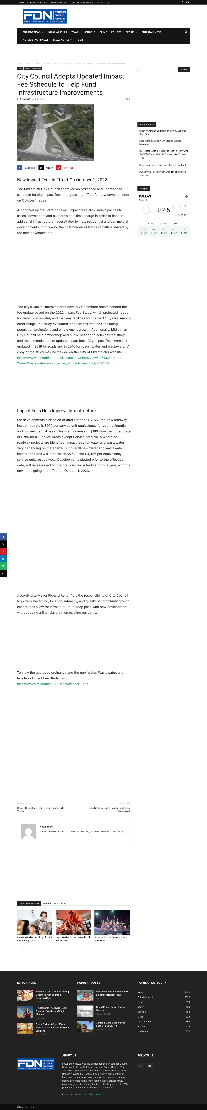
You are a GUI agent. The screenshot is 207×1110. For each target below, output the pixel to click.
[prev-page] (19, 947)
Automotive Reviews (36, 39)
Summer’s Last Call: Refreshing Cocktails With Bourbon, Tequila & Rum (52, 994)
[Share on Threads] (3, 573)
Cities (36, 63)
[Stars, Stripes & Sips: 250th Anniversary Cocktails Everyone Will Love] (25, 1028)
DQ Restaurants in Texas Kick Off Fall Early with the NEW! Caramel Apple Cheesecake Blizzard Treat (164, 154)
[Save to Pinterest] (3, 551)
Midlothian (36, 68)
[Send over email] (3, 566)
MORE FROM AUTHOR (54, 903)
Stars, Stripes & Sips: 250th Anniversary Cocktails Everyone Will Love (52, 1027)
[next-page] (24, 947)
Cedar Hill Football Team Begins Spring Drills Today (40, 810)
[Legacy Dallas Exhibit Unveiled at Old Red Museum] (73, 922)
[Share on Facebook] (3, 536)
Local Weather (57, 32)
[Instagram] (187, 2)
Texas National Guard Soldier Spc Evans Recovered (108, 810)
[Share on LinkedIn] (3, 558)
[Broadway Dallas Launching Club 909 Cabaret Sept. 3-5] (34, 922)
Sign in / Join (22, 2)
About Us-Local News (39, 2)
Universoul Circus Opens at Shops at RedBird (162, 165)
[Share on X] (3, 544)
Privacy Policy (103, 2)
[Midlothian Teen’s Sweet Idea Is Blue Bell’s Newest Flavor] (85, 995)
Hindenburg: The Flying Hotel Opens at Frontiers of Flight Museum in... (51, 1011)
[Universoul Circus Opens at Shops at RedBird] (112, 922)
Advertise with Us (58, 2)
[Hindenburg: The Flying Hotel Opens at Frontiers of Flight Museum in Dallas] (25, 1012)
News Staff (25, 99)
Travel (75, 32)
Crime (103, 32)
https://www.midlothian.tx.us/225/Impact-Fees (52, 684)
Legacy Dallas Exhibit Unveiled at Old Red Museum (160, 143)
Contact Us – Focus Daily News (81, 2)
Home (20, 63)
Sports (130, 32)
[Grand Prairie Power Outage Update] (85, 1011)
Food (79, 39)
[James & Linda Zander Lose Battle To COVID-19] (85, 1026)
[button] (186, 32)
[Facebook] (182, 2)
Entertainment (151, 32)
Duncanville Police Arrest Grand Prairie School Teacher (162, 174)
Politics (116, 32)
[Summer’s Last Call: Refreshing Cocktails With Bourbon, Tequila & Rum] (25, 995)
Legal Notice (61, 39)
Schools (89, 32)
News (28, 63)
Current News (32, 32)
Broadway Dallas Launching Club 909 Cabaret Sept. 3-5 (162, 132)
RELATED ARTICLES (29, 903)
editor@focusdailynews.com (90, 1094)
